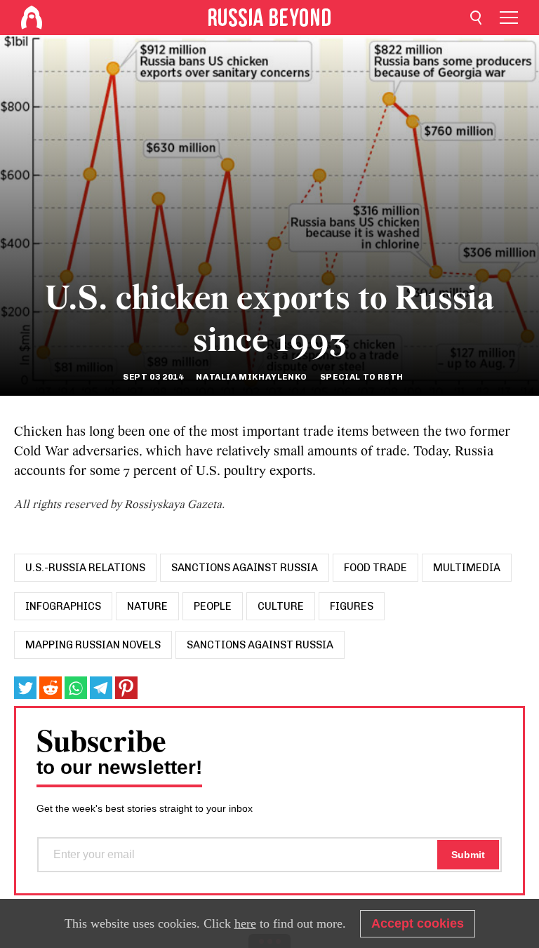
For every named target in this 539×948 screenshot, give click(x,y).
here (245, 923)
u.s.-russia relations (85, 567)
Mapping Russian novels (93, 645)
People (213, 606)
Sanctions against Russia (244, 567)
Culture (281, 606)
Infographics (63, 606)
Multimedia (466, 567)
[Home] (31, 17)
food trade (375, 567)
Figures (351, 606)
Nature (147, 606)
